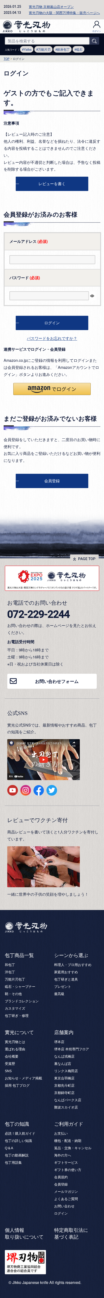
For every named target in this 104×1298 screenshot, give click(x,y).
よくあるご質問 (66, 1199)
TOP (6, 58)
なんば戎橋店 (64, 1056)
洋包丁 (10, 972)
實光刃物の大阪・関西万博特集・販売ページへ (64, 12)
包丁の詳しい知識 (18, 1141)
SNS (8, 1071)
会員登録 (61, 1184)
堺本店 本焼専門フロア (71, 1049)
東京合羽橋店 (64, 1078)
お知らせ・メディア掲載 (23, 1078)
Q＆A (9, 1148)
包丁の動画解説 (17, 1155)
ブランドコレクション (22, 1001)
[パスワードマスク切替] (92, 295)
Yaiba (27, 49)
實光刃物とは (15, 1042)
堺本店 (59, 1042)
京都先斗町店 (64, 1085)
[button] (52, 389)
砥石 (79, 49)
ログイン (96, 31)
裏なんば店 (62, 1064)
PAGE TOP (87, 559)
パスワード (24, 277)
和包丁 (10, 965)
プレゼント (62, 987)
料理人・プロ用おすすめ (72, 965)
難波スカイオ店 (66, 1107)
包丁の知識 (17, 1124)
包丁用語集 (13, 1162)
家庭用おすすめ (66, 972)
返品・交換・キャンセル (72, 1148)
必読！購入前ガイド (20, 1133)
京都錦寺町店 (64, 1093)
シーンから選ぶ (71, 955)
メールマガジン (66, 1192)
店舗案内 (64, 1032)
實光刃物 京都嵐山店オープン (51, 6)
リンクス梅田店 (66, 1071)
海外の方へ (62, 1155)
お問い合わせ (64, 1206)
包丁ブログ (21, 1085)
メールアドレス (28, 241)
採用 (8, 1085)
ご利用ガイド (68, 1124)
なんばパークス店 (67, 1100)
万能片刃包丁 (15, 979)
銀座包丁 (63, 49)
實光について (19, 1032)
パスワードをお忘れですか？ (52, 338)
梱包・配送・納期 (67, 1141)
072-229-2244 (38, 614)
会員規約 (61, 1177)
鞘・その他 (13, 994)
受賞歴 (10, 1064)
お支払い (61, 1133)
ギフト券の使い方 (67, 1170)
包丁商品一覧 (19, 955)
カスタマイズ (15, 1008)
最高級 (59, 994)
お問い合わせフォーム (57, 681)
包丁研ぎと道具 (66, 979)
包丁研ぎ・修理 (17, 1016)
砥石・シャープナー (20, 987)
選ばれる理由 (15, 1049)
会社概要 (11, 1056)
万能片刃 (44, 49)
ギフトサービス (66, 1162)
